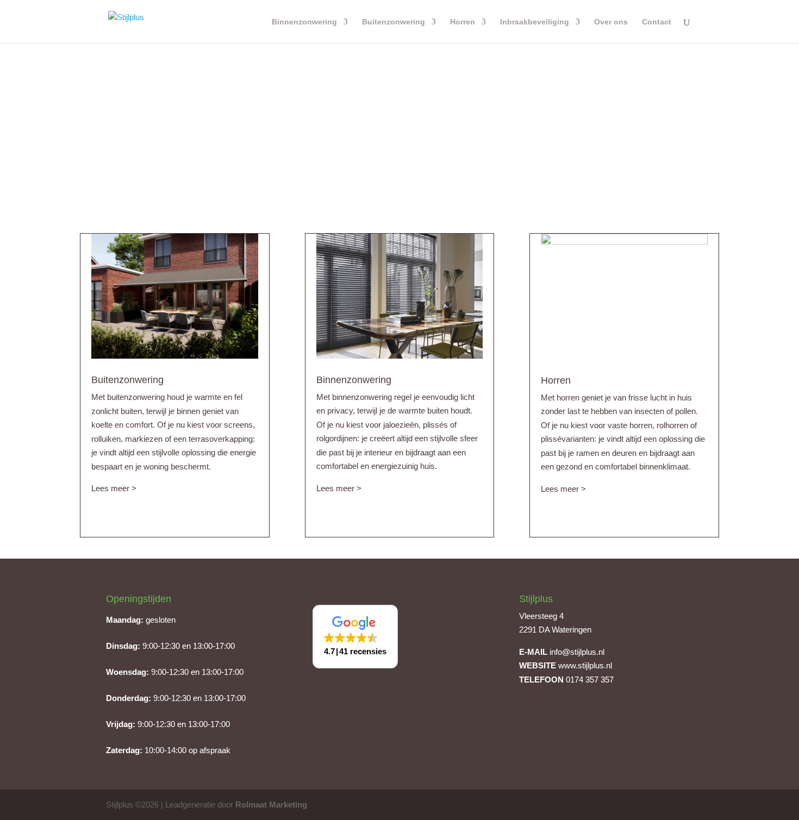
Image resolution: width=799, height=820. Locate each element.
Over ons (611, 22)
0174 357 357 (590, 679)
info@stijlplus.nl (577, 651)
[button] (355, 636)
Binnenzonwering (304, 22)
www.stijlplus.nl (585, 665)
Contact (656, 22)
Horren (462, 22)
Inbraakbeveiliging (534, 22)
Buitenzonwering (393, 22)
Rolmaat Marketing (271, 804)
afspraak (214, 750)
